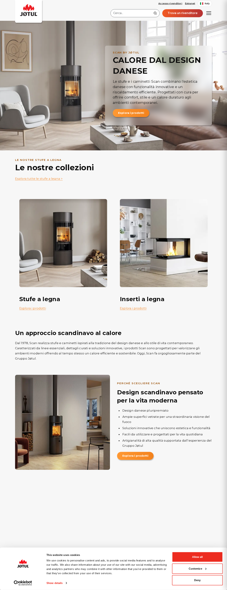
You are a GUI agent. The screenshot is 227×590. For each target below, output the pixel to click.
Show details (54, 582)
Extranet (190, 3)
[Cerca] (155, 13)
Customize (195, 568)
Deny (197, 580)
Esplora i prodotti (131, 113)
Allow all (197, 556)
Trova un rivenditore (183, 13)
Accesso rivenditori (170, 3)
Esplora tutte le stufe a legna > (39, 178)
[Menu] (209, 13)
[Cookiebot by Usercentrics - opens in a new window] (22, 583)
